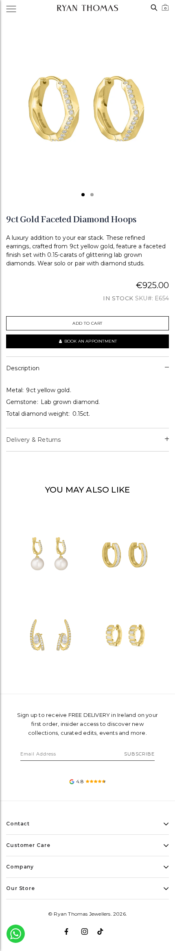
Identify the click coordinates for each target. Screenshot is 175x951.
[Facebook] (71, 928)
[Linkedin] (104, 928)
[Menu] (15, 8)
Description (22, 368)
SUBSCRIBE (139, 754)
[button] (83, 194)
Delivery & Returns (33, 439)
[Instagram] (87, 928)
